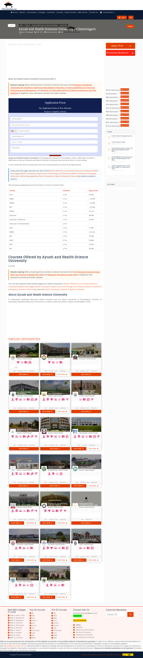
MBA (55, 618)
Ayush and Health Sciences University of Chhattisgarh (45, 25)
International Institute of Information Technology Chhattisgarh (27, 465)
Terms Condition (106, 655)
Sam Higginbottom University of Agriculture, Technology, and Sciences (40, 173)
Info (14, 408)
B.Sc (33, 623)
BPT (33, 635)
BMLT (34, 638)
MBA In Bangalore (17, 620)
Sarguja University (56, 356)
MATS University (55, 393)
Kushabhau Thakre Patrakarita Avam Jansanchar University (89, 392)
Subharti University (83, 632)
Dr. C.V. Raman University (58, 542)
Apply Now (23, 374)
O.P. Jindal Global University (24, 393)
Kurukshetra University (85, 637)
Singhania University (84, 635)
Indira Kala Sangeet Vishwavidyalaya (56, 467)
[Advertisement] (75, 62)
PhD (55, 633)
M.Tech (56, 625)
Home (21, 25)
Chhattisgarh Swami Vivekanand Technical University (88, 541)
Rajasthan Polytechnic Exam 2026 (62, 274)
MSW (55, 635)
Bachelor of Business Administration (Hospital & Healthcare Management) (51, 86)
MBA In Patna (15, 635)
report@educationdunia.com (15, 645)
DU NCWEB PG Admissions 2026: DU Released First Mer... (122, 158)
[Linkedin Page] (124, 655)
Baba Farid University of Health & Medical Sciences (56, 176)
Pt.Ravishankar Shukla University (26, 356)
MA (54, 613)
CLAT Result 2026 (118, 142)
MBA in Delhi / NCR (17, 615)
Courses (84, 445)
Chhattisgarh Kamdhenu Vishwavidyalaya (27, 579)
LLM (54, 628)
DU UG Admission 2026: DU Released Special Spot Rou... (122, 150)
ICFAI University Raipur (26, 505)
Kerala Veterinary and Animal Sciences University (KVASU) (73, 170)
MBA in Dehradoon (17, 618)
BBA (33, 615)
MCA (55, 615)
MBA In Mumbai (16, 628)
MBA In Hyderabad (17, 625)
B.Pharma (35, 630)
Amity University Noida (85, 630)
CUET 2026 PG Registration (122, 136)
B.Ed (33, 633)
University (27, 25)
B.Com (34, 625)
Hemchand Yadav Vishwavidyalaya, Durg (88, 504)
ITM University (54, 431)
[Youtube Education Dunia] (129, 655)
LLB (33, 628)
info (14, 371)
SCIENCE (79, 627)
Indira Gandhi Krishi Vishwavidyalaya (87, 467)
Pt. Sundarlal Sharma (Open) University (88, 356)
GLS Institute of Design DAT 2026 (29, 274)
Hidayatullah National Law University (58, 504)
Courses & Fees (63, 25)
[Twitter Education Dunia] (126, 655)
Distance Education (87, 655)
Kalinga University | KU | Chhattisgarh (27, 430)
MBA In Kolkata (16, 632)
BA (33, 613)
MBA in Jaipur (15, 630)
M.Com (56, 623)
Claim (130, 26)
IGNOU (78, 625)
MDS (55, 638)
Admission (31, 371)
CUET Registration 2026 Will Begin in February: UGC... (121, 167)
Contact (119, 655)
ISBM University (86, 431)
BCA (33, 618)
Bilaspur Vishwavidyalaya (58, 579)
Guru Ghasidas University (28, 542)
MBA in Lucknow (16, 637)
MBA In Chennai (16, 623)
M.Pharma (57, 630)
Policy (114, 655)
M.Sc (55, 620)
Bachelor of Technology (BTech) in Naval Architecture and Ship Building (53, 92)
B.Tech (34, 620)
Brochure (61, 374)
